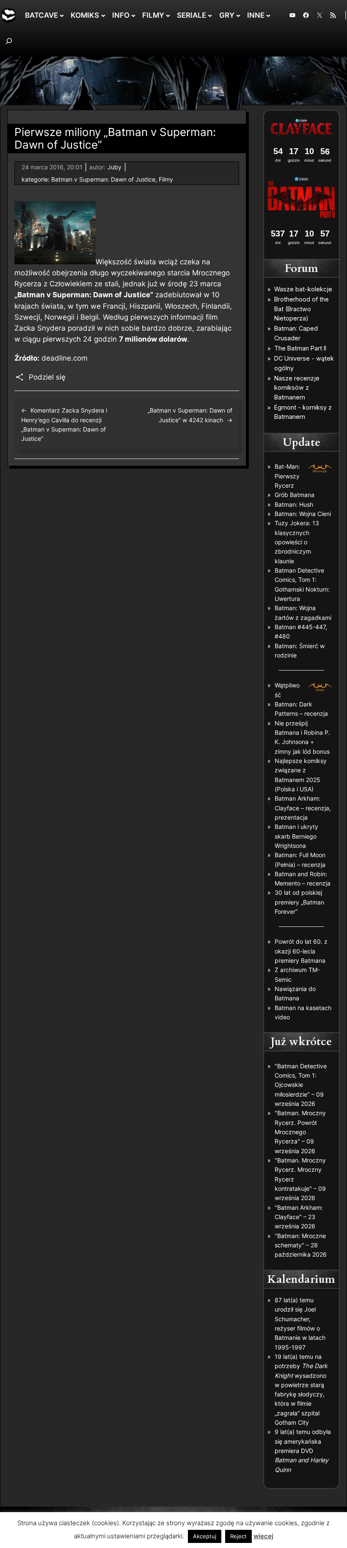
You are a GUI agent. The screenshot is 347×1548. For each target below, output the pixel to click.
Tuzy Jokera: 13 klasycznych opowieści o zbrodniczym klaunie (297, 541)
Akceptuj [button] (204, 1536)
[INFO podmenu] (133, 15)
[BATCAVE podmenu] (62, 15)
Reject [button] (238, 1536)
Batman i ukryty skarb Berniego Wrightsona (296, 836)
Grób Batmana (294, 494)
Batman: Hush (294, 504)
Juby (114, 167)
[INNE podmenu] (268, 15)
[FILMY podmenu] (168, 15)
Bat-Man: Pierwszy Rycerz (287, 476)
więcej (263, 1536)
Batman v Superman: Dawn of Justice (103, 179)
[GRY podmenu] (238, 15)
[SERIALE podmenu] (210, 15)
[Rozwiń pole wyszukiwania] (9, 41)
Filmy (166, 179)
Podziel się (47, 377)
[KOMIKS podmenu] (103, 15)
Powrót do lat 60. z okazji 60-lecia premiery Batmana (301, 951)
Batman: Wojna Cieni (303, 513)
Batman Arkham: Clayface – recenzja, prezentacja (303, 808)
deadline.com (64, 358)
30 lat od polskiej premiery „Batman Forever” (299, 902)
